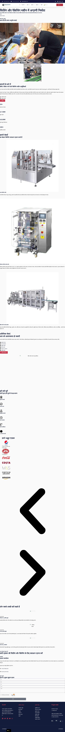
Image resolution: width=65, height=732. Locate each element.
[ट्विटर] (5, 718)
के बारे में (23, 4)
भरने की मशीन (37, 712)
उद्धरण (19, 715)
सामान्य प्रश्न (21, 714)
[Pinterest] (7, 718)
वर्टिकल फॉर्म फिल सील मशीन (4, 264)
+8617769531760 (5, 668)
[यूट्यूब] (9, 718)
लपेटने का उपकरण (38, 709)
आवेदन (32, 4)
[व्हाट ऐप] (12, 718)
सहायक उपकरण (37, 719)
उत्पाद (27, 4)
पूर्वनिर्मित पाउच (37, 707)
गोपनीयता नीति (21, 707)
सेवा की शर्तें (20, 709)
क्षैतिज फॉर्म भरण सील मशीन (4, 324)
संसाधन (37, 4)
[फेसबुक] (2, 718)
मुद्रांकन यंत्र (37, 711)
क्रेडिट (20, 711)
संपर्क (41, 4)
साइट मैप (20, 712)
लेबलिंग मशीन (37, 714)
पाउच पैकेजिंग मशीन (3, 192)
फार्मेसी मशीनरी (37, 717)
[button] (55, 1)
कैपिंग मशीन (37, 715)
